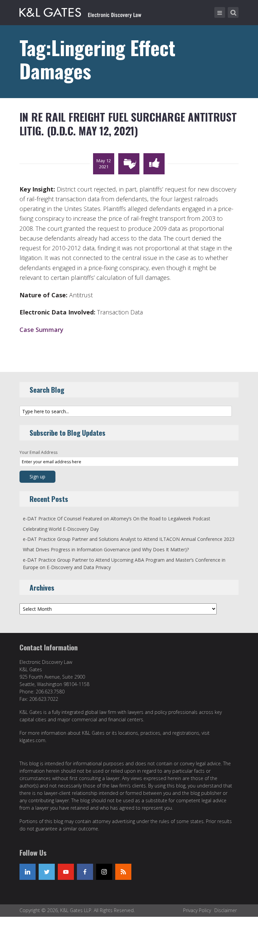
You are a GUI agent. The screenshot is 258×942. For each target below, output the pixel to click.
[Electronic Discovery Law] (80, 11)
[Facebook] (85, 872)
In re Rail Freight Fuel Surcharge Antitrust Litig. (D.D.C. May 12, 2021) (128, 124)
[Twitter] (47, 872)
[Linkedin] (27, 872)
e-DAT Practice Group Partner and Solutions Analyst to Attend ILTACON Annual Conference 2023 (128, 539)
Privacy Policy (197, 910)
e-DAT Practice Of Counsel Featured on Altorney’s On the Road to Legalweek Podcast (116, 518)
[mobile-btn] (219, 12)
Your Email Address (38, 452)
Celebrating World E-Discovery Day (61, 529)
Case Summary (41, 330)
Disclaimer (225, 910)
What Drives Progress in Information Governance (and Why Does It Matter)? (106, 549)
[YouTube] (66, 872)
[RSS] (123, 872)
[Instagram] (104, 872)
